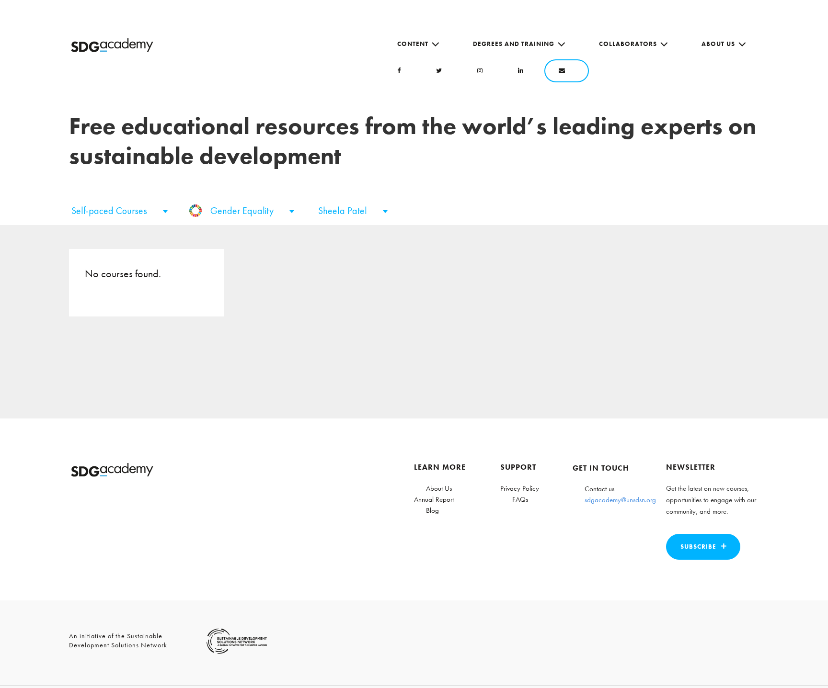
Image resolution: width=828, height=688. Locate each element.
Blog (432, 510)
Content (412, 44)
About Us (718, 44)
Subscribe (698, 546)
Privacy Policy (519, 488)
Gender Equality (243, 210)
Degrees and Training (513, 44)
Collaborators (628, 44)
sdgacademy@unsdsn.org (620, 500)
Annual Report (434, 499)
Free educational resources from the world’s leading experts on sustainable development (412, 141)
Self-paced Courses (110, 210)
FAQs (520, 499)
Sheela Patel (343, 210)
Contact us (599, 489)
